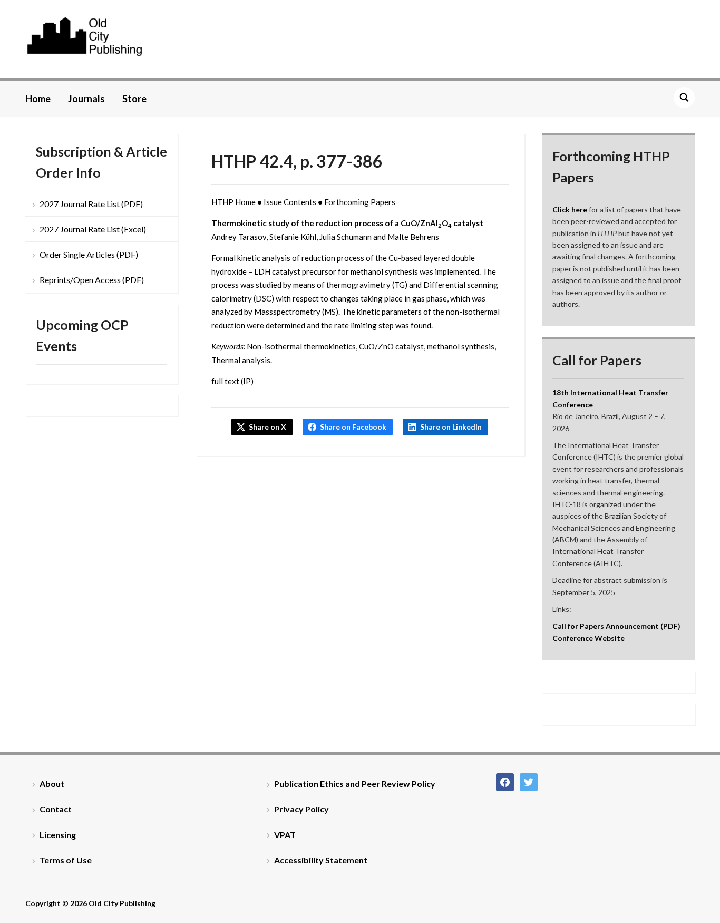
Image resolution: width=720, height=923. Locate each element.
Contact (56, 809)
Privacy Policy (301, 809)
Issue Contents (290, 202)
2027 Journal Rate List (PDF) (91, 204)
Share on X (267, 426)
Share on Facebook (353, 426)
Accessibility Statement (320, 860)
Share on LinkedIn (451, 426)
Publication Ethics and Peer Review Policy (354, 784)
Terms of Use (66, 860)
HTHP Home (233, 202)
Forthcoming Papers (359, 202)
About (52, 784)
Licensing (58, 835)
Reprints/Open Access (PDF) (92, 280)
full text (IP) (232, 381)
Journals (86, 98)
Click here (569, 209)
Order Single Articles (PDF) (89, 254)
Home (38, 98)
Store (134, 98)
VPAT (285, 835)
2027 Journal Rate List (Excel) (93, 229)
